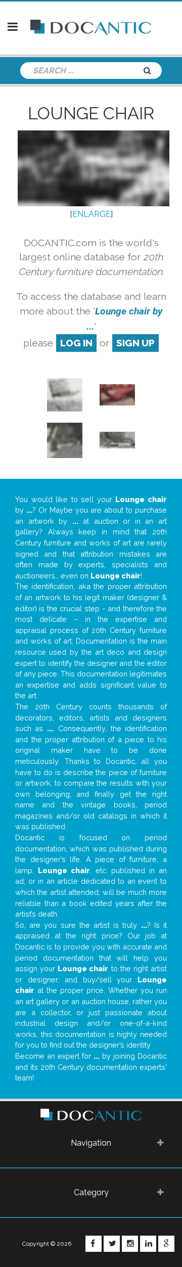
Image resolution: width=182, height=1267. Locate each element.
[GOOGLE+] (166, 1244)
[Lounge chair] (117, 394)
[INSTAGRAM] (130, 1244)
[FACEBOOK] (93, 1244)
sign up (135, 342)
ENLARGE (91, 214)
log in (76, 342)
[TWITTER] (112, 1244)
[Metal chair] (64, 394)
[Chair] (64, 439)
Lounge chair (91, 113)
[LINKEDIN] (148, 1244)
